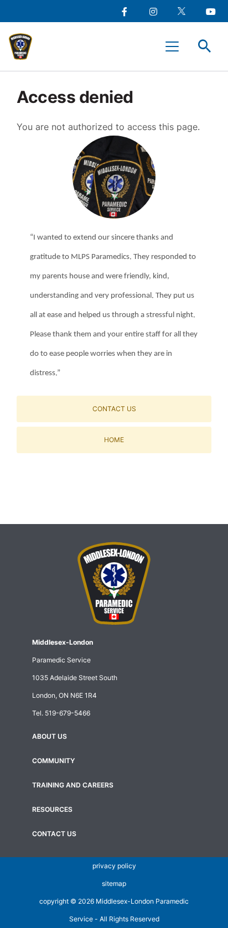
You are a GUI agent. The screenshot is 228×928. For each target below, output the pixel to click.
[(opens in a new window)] (124, 11)
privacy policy (114, 866)
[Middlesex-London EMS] (114, 583)
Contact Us (114, 409)
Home (114, 440)
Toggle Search (205, 46)
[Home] (25, 46)
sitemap (114, 883)
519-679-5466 (67, 713)
